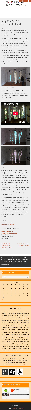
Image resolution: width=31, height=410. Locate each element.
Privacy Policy (25, 364)
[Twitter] (27, 1)
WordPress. (21, 408)
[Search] (27, 277)
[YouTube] (20, 1)
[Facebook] (22, 1)
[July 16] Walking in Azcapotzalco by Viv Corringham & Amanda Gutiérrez (6, 246)
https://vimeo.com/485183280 (7, 224)
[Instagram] (25, 1)
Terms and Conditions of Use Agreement (12, 364)
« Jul (2, 299)
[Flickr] (30, 1)
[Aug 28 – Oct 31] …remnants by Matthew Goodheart (23, 244)
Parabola (15, 408)
